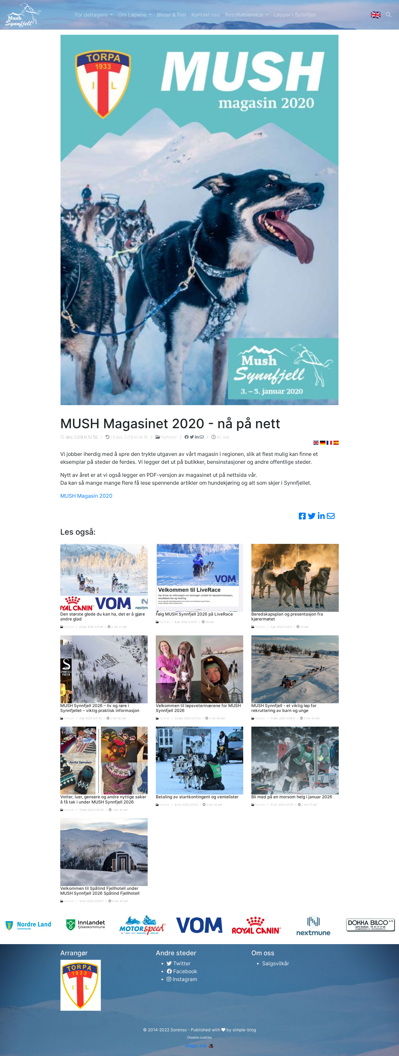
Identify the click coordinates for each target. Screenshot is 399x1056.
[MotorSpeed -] (142, 925)
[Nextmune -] (313, 925)
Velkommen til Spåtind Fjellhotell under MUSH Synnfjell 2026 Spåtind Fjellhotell (100, 891)
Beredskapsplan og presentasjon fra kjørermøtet (287, 616)
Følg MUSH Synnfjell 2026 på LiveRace (194, 614)
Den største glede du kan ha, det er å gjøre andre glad (102, 616)
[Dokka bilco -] (370, 925)
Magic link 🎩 (199, 1045)
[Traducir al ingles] (336, 442)
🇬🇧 (375, 15)
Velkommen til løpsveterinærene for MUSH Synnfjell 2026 (198, 708)
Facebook (184, 971)
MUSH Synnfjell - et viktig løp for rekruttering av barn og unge (283, 708)
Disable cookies (199, 1037)
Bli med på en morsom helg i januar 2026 (291, 796)
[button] (93, 14)
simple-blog (244, 1029)
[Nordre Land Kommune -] (28, 925)
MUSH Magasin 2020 (86, 496)
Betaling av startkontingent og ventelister (197, 796)
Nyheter (169, 437)
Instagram (184, 979)
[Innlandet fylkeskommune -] (85, 925)
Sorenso (179, 1029)
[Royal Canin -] (256, 925)
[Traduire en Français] (329, 442)
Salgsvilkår (275, 963)
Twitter (181, 963)
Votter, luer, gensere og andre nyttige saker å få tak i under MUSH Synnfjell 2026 (103, 799)
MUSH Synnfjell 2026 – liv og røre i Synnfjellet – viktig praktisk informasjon (99, 708)
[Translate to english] (316, 442)
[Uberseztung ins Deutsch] (322, 442)
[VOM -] (199, 925)
